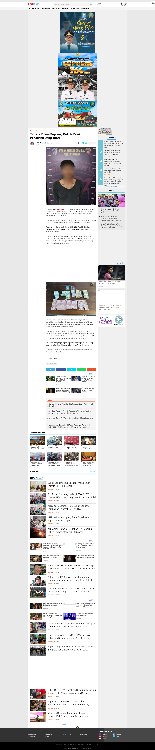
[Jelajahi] (153, 2)
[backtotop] (77, 728)
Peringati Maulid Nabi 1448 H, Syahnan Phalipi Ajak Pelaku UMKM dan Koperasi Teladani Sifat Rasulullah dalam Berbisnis (71, 568)
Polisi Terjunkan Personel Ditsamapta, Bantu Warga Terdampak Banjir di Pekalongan (111, 218)
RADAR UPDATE (36, 8)
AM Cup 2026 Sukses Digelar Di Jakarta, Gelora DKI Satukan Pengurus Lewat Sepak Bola (71, 590)
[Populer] (125, 4)
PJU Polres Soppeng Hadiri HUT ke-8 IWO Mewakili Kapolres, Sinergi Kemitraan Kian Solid (72, 496)
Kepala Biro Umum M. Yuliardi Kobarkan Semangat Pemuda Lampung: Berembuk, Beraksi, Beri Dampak (68, 704)
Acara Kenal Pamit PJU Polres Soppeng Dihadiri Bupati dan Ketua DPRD (113, 170)
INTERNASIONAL (75, 8)
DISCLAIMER (84, 745)
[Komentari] (91, 369)
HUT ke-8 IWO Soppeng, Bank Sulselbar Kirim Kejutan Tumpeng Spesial (70, 519)
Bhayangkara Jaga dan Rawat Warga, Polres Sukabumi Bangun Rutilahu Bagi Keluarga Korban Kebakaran (70, 638)
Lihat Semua (63, 724)
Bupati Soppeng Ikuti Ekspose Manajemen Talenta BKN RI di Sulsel (69, 484)
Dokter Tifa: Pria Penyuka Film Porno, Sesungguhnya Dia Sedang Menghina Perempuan (111, 226)
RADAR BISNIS (46, 8)
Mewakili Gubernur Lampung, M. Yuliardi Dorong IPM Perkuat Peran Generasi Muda (69, 714)
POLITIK (82, 732)
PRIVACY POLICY (94, 745)
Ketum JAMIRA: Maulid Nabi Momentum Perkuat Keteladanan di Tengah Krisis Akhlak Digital (70, 580)
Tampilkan (92, 471)
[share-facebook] (78, 143)
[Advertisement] (37, 174)
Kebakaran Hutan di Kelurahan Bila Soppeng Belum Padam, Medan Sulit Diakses (70, 530)
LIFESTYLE (65, 732)
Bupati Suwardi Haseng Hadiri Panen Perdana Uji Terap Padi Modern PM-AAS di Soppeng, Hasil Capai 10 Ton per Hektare (113, 181)
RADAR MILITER (56, 8)
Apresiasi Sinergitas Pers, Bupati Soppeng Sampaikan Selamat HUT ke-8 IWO (69, 507)
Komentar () (92, 143)
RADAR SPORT (85, 8)
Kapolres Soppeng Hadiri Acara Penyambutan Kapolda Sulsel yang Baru (112, 211)
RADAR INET (65, 8)
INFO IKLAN (59, 745)
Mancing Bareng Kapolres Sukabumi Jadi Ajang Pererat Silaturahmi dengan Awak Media (71, 625)
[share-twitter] (82, 143)
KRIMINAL (48, 732)
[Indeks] (121, 4)
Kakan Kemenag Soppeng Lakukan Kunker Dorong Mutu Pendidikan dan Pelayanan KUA (113, 144)
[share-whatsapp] (86, 143)
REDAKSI (66, 745)
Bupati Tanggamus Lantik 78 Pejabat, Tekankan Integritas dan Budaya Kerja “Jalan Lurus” (71, 648)
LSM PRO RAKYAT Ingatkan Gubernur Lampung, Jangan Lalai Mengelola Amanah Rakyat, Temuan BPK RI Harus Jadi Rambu (72, 693)
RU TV (47, 736)
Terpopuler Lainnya (111, 186)
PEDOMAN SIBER (75, 745)
